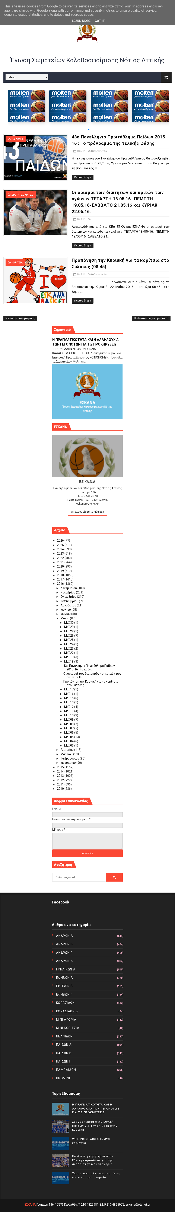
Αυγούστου (69, 605)
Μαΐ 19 (69, 657)
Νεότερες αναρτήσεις (20, 318)
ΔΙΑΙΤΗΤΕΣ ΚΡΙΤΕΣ (22, 194)
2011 (60, 784)
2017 (60, 579)
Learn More (81, 21)
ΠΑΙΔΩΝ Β (64, 1053)
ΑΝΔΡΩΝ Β (64, 944)
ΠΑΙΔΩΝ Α (17, 139)
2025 (60, 545)
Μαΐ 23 (69, 648)
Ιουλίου (66, 609)
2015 (60, 767)
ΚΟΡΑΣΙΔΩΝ (65, 1002)
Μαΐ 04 (69, 741)
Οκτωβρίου (69, 596)
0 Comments (99, 151)
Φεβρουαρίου (70, 758)
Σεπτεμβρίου (70, 601)
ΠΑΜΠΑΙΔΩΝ (66, 1069)
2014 (60, 771)
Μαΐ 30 (69, 622)
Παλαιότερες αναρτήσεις (151, 318)
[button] (88, 129)
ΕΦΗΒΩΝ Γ (64, 994)
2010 (60, 788)
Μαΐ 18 (69, 661)
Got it (100, 21)
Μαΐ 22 (69, 652)
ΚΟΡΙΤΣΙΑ (17, 262)
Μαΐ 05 (69, 737)
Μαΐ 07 (69, 728)
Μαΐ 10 (69, 715)
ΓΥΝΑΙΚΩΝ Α (66, 969)
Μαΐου (65, 618)
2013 (60, 775)
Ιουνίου (66, 614)
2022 (60, 558)
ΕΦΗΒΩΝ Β (64, 986)
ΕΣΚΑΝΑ (30, 1204)
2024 (60, 549)
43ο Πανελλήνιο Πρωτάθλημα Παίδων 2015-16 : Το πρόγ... (89, 667)
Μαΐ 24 (69, 644)
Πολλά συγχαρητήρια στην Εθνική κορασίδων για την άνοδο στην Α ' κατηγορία (93, 1160)
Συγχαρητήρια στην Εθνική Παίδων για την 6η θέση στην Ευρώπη (95, 1125)
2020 (60, 566)
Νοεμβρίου (68, 592)
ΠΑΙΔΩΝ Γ (63, 1061)
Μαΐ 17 (69, 689)
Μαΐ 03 (69, 745)
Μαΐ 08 (69, 724)
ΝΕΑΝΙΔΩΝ (64, 1036)
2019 (60, 571)
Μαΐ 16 (69, 694)
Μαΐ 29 (69, 627)
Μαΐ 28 (69, 631)
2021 (60, 562)
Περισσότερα (82, 177)
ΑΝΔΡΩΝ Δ (64, 961)
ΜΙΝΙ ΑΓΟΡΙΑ (66, 1019)
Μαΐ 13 (69, 702)
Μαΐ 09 (69, 719)
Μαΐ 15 (69, 698)
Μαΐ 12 (69, 706)
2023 (60, 553)
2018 (60, 575)
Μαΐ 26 (69, 635)
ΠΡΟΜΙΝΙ (63, 1078)
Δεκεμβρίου (69, 588)
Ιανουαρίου (68, 762)
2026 (60, 540)
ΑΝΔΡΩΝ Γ (64, 952)
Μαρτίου (67, 754)
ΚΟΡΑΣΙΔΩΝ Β (67, 1011)
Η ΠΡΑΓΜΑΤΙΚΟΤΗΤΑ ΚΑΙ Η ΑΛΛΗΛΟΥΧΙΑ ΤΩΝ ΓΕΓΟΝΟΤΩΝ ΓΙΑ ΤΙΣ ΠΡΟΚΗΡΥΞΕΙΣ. (95, 1108)
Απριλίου (67, 749)
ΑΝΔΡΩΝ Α (64, 935)
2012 (60, 780)
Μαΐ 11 (69, 711)
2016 (60, 583)
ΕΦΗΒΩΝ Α (64, 977)
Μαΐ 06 (69, 732)
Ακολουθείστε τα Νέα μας (87, 511)
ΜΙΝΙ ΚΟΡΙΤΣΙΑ (68, 1028)
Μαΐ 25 (69, 640)
